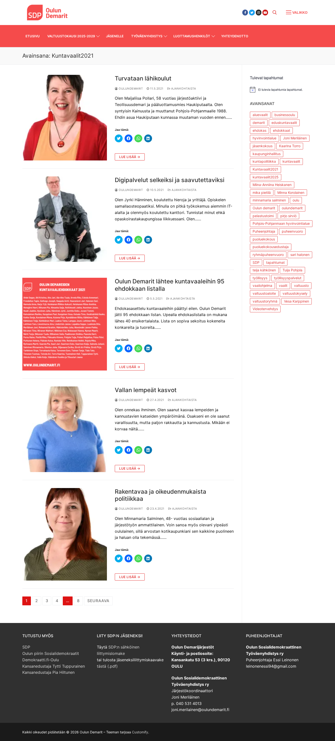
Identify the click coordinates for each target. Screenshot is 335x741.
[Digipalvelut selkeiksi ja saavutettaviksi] (64, 219)
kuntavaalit (291, 161)
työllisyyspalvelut (287, 278)
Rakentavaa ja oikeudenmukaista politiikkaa (160, 495)
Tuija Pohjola (292, 270)
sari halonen (299, 254)
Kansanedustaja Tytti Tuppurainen (53, 666)
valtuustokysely (295, 293)
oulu (296, 200)
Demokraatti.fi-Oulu (40, 659)
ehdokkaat (281, 130)
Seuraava (98, 600)
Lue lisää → (129, 157)
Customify (140, 732)
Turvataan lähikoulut (143, 78)
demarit (259, 122)
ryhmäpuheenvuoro (268, 254)
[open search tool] (274, 12)
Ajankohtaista (183, 88)
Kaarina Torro (289, 146)
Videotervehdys (265, 309)
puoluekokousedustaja (271, 247)
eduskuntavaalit (284, 122)
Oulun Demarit (99, 9)
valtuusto (301, 285)
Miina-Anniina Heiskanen (272, 185)
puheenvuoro (292, 231)
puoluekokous (264, 239)
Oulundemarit (130, 88)
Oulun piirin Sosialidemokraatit (50, 653)
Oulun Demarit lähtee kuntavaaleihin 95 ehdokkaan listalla (169, 285)
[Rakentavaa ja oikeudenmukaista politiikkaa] (64, 534)
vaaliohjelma (262, 285)
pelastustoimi (263, 216)
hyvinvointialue (264, 138)
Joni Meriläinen (295, 138)
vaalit (283, 285)
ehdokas (259, 130)
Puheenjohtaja (264, 231)
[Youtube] (265, 12)
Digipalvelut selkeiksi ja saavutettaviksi (169, 180)
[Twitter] (252, 12)
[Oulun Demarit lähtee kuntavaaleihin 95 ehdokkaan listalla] (64, 324)
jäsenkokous (262, 146)
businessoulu (284, 115)
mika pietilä (262, 192)
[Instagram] (258, 12)
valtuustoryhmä (265, 301)
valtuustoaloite (264, 293)
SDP (256, 262)
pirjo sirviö (288, 216)
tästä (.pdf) (107, 666)
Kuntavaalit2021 (265, 169)
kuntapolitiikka (264, 161)
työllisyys (260, 278)
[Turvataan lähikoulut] (64, 117)
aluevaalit (260, 115)
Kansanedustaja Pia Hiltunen (48, 672)
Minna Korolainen (290, 192)
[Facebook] (245, 12)
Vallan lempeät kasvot (146, 390)
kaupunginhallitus (267, 154)
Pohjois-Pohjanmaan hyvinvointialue (281, 223)
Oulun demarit (264, 208)
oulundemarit (292, 208)
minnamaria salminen (269, 200)
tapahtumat (275, 262)
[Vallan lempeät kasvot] (64, 429)
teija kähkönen (264, 270)
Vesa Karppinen (296, 301)
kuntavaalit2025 (266, 177)
